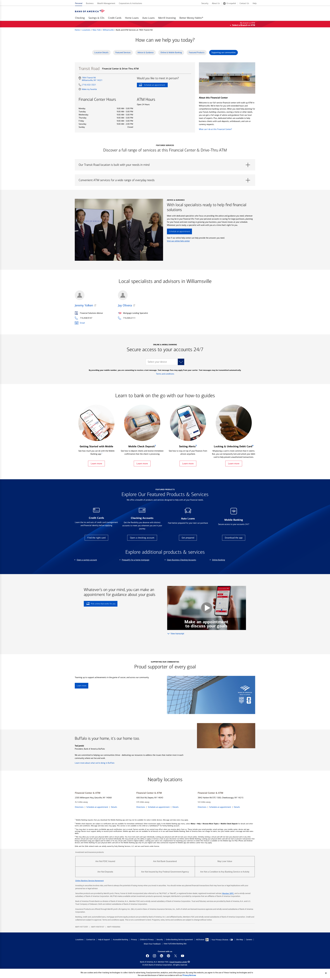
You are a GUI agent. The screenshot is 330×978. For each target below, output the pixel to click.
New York (97, 30)
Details (114, 807)
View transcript (177, 633)
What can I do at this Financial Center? (215, 129)
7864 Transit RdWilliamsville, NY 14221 (92, 79)
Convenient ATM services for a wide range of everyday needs (165, 180)
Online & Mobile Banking (171, 52)
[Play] (206, 608)
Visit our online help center (178, 241)
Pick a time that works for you (103, 603)
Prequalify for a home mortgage (135, 560)
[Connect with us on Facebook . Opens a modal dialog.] (147, 955)
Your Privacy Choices (220, 940)
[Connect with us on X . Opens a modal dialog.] (175, 955)
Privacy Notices (189, 975)
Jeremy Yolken (84, 305)
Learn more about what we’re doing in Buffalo (94, 763)
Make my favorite (89, 89)
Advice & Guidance (146, 52)
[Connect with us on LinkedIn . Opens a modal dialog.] (161, 955)
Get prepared (188, 537)
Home (77, 30)
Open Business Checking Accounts (181, 560)
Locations (86, 30)
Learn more (96, 463)
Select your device (157, 361)
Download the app (233, 537)
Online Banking (218, 560)
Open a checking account (142, 537)
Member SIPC (228, 893)
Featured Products (196, 52)
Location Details (101, 52)
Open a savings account (87, 560)
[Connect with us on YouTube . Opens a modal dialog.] (182, 955)
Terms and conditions (165, 374)
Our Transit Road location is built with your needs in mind (165, 165)
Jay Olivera (125, 305)
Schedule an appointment (151, 85)
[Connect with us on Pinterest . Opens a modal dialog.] (168, 955)
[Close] (326, 973)
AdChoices (200, 940)
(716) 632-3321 (89, 84)
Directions (79, 807)
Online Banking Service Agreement (89, 881)
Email (82, 323)
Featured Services (123, 52)
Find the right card (96, 537)
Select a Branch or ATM (243, 25)
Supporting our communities (223, 52)
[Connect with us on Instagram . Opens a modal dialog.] (154, 955)
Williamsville (108, 30)
